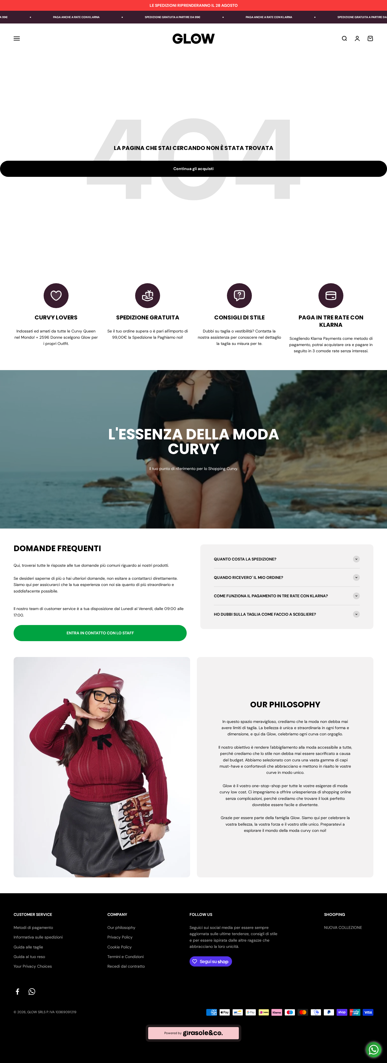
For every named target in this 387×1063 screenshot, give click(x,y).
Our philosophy (121, 927)
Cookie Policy (119, 947)
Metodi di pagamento (33, 927)
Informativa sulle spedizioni (38, 937)
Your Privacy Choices (33, 966)
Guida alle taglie (28, 947)
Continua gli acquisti (193, 168)
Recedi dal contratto (126, 966)
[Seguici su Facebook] (17, 991)
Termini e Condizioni (125, 956)
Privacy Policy (120, 937)
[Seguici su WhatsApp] (32, 991)
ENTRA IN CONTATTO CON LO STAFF (100, 632)
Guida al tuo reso (29, 956)
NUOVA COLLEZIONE (343, 927)
